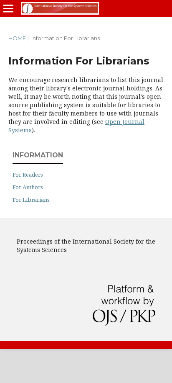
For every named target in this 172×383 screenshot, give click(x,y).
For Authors (28, 187)
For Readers (28, 174)
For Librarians (31, 199)
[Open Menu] (8, 8)
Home (17, 38)
